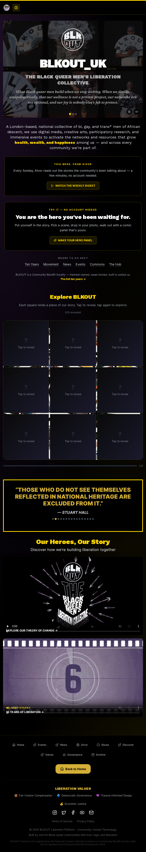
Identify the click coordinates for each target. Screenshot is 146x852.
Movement (51, 264)
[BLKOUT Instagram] (54, 812)
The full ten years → (73, 279)
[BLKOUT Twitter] (64, 812)
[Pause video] (129, 112)
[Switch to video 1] (70, 114)
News (67, 264)
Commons (97, 264)
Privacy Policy (85, 821)
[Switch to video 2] (73, 114)
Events (80, 264)
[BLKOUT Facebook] (73, 812)
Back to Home (75, 769)
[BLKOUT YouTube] (82, 812)
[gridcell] (26, 343)
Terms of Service (62, 821)
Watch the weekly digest (75, 185)
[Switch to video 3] (76, 114)
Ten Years (32, 264)
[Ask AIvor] (16, 7)
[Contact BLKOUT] (91, 812)
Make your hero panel (75, 240)
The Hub (115, 264)
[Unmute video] (137, 112)
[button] (73, 505)
